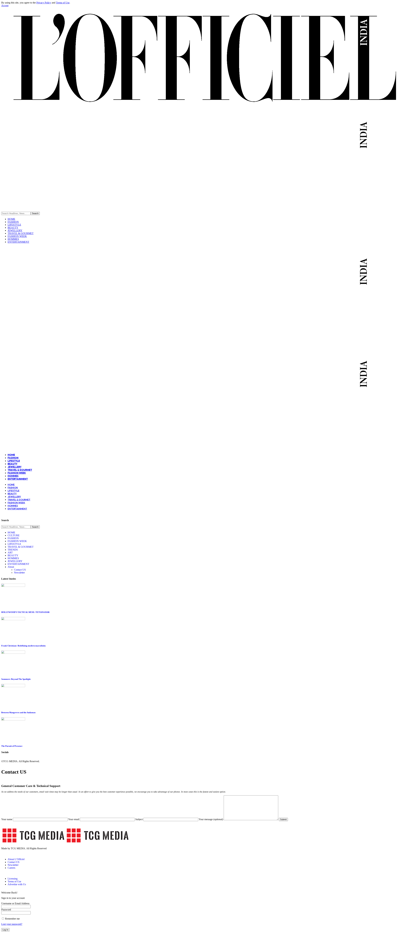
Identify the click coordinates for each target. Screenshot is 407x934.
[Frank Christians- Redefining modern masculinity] (13, 619)
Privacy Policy (43, 2)
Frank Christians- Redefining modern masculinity (23, 645)
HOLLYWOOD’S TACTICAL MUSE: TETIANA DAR (25, 612)
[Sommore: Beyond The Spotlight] (13, 652)
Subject (139, 819)
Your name (7, 819)
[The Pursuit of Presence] (13, 719)
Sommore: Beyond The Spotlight (16, 679)
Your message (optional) (211, 819)
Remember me (12, 918)
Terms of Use (62, 2)
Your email (74, 819)
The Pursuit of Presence (11, 746)
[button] (4, 5)
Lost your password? (11, 924)
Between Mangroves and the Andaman (18, 712)
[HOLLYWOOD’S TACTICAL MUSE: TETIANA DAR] (13, 586)
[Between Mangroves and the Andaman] (13, 686)
